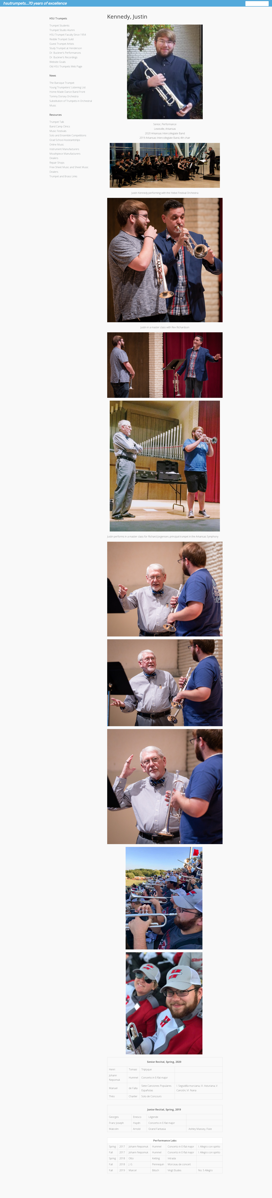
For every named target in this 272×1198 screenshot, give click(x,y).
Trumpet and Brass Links (63, 176)
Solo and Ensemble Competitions (67, 135)
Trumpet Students (59, 25)
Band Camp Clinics (59, 126)
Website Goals (57, 62)
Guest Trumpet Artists (61, 43)
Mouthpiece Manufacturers (64, 153)
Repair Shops (56, 162)
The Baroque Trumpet (61, 83)
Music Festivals (57, 131)
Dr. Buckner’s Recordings (63, 57)
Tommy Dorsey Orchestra (63, 96)
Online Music (56, 144)
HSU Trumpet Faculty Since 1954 (67, 34)
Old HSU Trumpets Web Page (65, 66)
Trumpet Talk (56, 122)
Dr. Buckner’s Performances (65, 52)
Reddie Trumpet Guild (61, 39)
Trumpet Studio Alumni (62, 30)
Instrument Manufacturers (64, 149)
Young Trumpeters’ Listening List (67, 87)
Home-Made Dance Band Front (67, 92)
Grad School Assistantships (64, 140)
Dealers (53, 158)
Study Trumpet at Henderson (65, 48)
